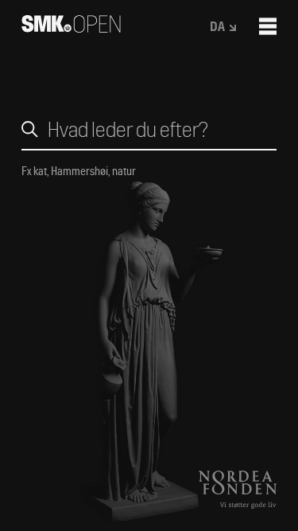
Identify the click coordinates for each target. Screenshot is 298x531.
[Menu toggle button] (267, 26)
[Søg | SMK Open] (71, 27)
